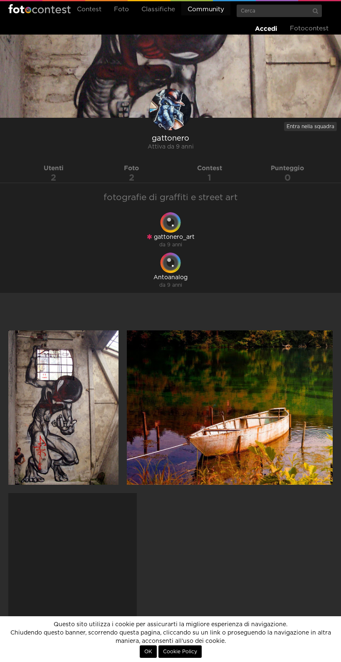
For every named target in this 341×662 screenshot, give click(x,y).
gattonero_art (173, 237)
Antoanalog (170, 277)
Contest (89, 9)
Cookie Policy (180, 651)
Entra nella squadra (310, 126)
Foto (121, 9)
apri (63, 407)
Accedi (266, 28)
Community (206, 9)
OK (148, 651)
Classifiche (158, 9)
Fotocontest (39, 8)
